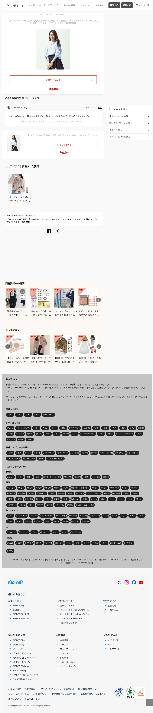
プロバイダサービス (22, 653)
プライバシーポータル (18, 693)
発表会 (29, 434)
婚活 (123, 428)
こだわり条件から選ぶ (119, 137)
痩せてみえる (114, 488)
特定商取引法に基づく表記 (64, 693)
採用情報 (64, 657)
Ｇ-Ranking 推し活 (85, 563)
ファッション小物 (106, 453)
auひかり (17, 609)
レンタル (94, 499)
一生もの (22, 505)
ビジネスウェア (48, 453)
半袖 (10, 499)
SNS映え (70, 505)
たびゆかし (135, 560)
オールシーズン (48, 414)
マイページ (144, 5)
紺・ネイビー (45, 532)
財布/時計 (93, 453)
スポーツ (65, 434)
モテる (129, 499)
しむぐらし (113, 609)
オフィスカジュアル (23, 428)
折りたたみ (116, 493)
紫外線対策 (11, 493)
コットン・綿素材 (46, 516)
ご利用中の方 (110, 634)
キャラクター (129, 543)
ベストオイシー (80, 560)
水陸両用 (77, 477)
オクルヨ (38, 560)
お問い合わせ (14, 688)
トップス (10, 453)
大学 (114, 428)
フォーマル (86, 521)
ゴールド (64, 532)
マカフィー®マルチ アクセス (26, 674)
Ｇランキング (16, 560)
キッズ (42, 5)
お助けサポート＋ (68, 605)
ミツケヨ (124, 560)
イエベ (111, 499)
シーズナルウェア (13, 458)
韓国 (65, 499)
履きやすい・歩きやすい (80, 488)
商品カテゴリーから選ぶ (120, 123)
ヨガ (101, 434)
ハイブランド (12, 505)
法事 (29, 439)
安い (31, 505)
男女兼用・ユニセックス (85, 505)
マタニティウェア (28, 458)
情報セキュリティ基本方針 (93, 693)
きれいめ (56, 521)
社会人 (95, 543)
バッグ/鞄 (84, 453)
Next (99, 300)
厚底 (103, 499)
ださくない (134, 488)
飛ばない (38, 488)
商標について (14, 698)
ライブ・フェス (74, 428)
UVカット (10, 477)
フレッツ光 (18, 648)
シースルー (34, 516)
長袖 (19, 499)
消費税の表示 (31, 688)
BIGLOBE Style (67, 661)
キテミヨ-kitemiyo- (14, 215)
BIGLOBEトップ (32, 698)
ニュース (64, 653)
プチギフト (48, 543)
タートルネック (21, 516)
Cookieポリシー (40, 693)
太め (52, 493)
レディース (53, 5)
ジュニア (10, 543)
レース (114, 516)
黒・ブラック (24, 532)
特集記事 (99, 5)
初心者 (38, 543)
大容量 (70, 493)
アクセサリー (120, 453)
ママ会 (10, 434)
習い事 (38, 434)
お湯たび (48, 560)
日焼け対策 (21, 493)
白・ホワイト (12, 532)
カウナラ (114, 560)
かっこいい (75, 521)
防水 (28, 477)
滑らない (20, 488)
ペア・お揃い (60, 505)
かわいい (19, 521)
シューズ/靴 (74, 453)
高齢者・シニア (115, 543)
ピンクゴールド (76, 532)
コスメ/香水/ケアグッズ (55, 458)
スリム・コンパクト (93, 493)
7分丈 (48, 499)
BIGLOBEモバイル (21, 614)
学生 (104, 543)
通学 (47, 434)
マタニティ (20, 434)
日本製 (56, 499)
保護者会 (141, 428)
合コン (45, 428)
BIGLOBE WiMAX (21, 618)
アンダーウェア (62, 453)
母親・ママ (59, 543)
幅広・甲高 (29, 499)
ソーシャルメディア (69, 666)
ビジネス (10, 428)
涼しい (65, 488)
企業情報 (60, 634)
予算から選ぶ (115, 130)
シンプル (28, 521)
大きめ (31, 493)
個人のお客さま (16, 594)
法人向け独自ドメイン (23, 679)
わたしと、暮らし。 (63, 560)
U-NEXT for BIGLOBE (71, 618)
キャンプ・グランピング (124, 434)
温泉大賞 (112, 605)
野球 (110, 434)
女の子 (86, 543)
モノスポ (93, 560)
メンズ (32, 5)
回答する (127, 5)
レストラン (86, 428)
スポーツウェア (133, 453)
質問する (114, 5)
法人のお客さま (16, 634)
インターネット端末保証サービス (75, 609)
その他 (41, 458)
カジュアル (38, 521)
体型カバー (75, 499)
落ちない (95, 488)
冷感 (19, 477)
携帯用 (106, 493)
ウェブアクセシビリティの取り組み (57, 688)
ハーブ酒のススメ (68, 563)
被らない (104, 488)
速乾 (37, 477)
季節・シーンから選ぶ (119, 116)
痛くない (125, 488)
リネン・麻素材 (61, 516)
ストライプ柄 (95, 516)
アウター (19, 453)
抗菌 (86, 477)
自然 (47, 521)
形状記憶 (105, 477)
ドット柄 (105, 516)
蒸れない (29, 488)
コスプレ (10, 551)
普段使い (65, 521)
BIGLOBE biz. (19, 640)
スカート (37, 453)
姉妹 (77, 543)
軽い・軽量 (80, 493)
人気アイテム (84, 5)
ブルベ (120, 499)
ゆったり (61, 493)
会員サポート (114, 648)
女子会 (132, 428)
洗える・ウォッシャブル (52, 477)
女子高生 (19, 543)
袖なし (38, 499)
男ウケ (138, 499)
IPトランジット (20, 670)
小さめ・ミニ (42, 493)
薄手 (135, 493)
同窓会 (63, 428)
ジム (74, 434)
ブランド (64, 644)
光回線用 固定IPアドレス (24, 657)
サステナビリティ (68, 648)
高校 (105, 428)
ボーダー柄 (73, 516)
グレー (34, 532)
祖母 (68, 543)
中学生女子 (29, 543)
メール (111, 644)
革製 (141, 516)
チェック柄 (84, 516)
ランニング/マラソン (87, 434)
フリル (123, 516)
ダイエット (11, 439)
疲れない (47, 488)
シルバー (55, 532)
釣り (139, 434)
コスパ (49, 505)
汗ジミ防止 (96, 477)
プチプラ (40, 505)
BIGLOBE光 (18, 605)
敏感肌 (84, 499)
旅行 (96, 428)
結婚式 (20, 439)
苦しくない (11, 488)
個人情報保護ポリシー (88, 688)
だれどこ (28, 560)
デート (54, 428)
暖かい (56, 488)
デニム (10, 516)
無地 (10, 521)
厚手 (126, 493)
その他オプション (68, 622)
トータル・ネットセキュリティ (74, 614)
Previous (7, 300)
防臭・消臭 (68, 477)
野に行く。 (103, 560)
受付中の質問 (69, 5)
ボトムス (28, 453)
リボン (132, 516)
